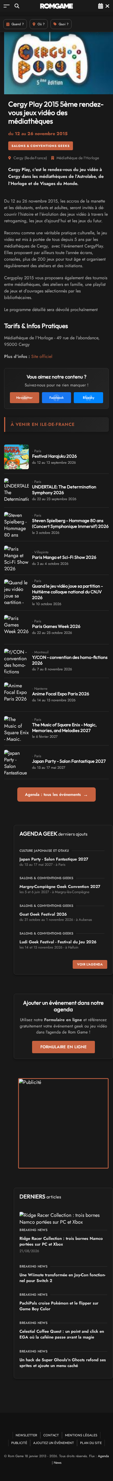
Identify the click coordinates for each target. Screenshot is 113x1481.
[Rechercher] (16, 5)
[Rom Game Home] (56, 6)
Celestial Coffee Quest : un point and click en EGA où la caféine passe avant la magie (61, 1334)
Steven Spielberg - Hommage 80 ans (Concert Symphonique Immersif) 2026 (70, 523)
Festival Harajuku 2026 (54, 456)
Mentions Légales (81, 1435)
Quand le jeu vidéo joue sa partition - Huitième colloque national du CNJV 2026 (67, 591)
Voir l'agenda (90, 964)
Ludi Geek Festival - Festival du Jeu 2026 (58, 942)
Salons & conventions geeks (41, 146)
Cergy (18, 158)
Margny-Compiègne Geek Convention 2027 (59, 887)
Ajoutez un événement (53, 1443)
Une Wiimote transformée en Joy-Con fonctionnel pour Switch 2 (62, 1278)
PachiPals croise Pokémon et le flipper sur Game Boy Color (58, 1306)
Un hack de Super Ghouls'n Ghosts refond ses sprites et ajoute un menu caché (62, 1363)
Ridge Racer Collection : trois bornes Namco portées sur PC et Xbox (61, 1241)
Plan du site (91, 1443)
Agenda (103, 1456)
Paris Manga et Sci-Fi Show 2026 (64, 557)
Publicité (19, 1443)
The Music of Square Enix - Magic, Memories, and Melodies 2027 (64, 727)
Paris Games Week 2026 (56, 626)
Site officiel (41, 356)
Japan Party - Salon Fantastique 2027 (69, 761)
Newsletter (26, 1435)
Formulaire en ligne (63, 1047)
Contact (51, 1435)
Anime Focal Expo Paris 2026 (60, 693)
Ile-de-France (36, 158)
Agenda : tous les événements (56, 794)
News (57, 1462)
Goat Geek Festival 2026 (43, 914)
